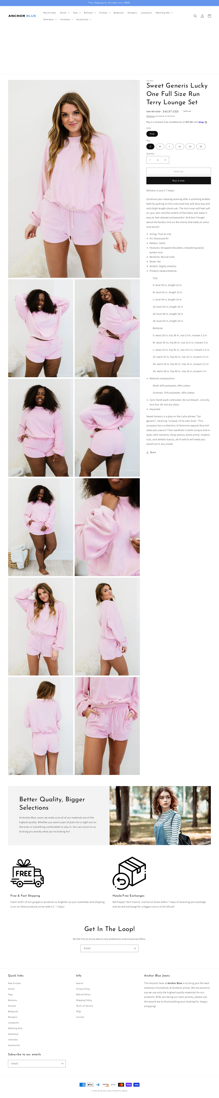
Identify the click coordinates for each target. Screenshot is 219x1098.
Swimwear (13, 1034)
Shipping (150, 116)
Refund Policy (83, 994)
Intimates (13, 1039)
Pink (152, 133)
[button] (64, 12)
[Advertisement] (109, 50)
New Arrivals (14, 983)
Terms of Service (84, 1005)
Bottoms (12, 1000)
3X (201, 146)
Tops (10, 994)
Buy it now (179, 180)
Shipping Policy (84, 1000)
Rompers (12, 1017)
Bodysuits (13, 1011)
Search (79, 983)
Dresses (12, 1005)
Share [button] (153, 452)
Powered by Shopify (119, 1091)
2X (190, 146)
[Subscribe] (134, 948)
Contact (80, 1017)
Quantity (150, 153)
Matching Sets (15, 1028)
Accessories (14, 1045)
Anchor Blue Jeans (105, 1091)
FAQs (78, 1011)
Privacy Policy (83, 988)
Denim (11, 988)
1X (179, 146)
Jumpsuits (13, 1022)
